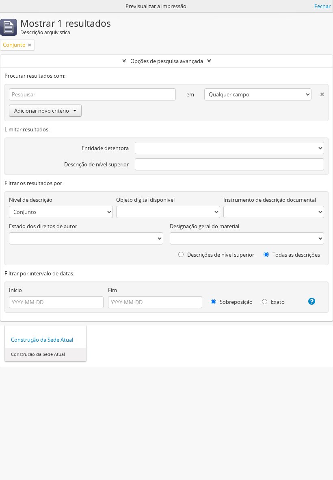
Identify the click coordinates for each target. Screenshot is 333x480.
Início (15, 290)
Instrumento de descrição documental (269, 199)
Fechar (322, 6)
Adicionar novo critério (41, 110)
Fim (112, 290)
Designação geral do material (204, 226)
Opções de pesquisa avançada (166, 61)
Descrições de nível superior (220, 254)
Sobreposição (235, 301)
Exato (277, 301)
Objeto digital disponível (145, 199)
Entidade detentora (105, 148)
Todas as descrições (295, 254)
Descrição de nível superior (96, 164)
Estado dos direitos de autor (43, 226)
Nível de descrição (30, 199)
